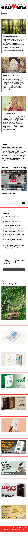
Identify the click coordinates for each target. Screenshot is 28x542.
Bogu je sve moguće (11, 75)
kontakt (10, 528)
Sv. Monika (8, 216)
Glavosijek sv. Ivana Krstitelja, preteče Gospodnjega (14, 246)
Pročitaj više (14, 160)
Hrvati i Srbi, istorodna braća (11, 148)
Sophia (4, 280)
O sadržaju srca (9, 114)
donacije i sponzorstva (17, 529)
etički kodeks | (18, 528)
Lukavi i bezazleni (10, 36)
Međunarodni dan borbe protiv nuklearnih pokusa (14, 240)
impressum (4, 528)
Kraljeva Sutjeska (10, 221)
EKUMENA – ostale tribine (8, 193)
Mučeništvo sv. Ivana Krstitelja (14, 234)
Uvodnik (4, 144)
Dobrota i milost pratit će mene (11, 284)
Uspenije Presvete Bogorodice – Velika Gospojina (15, 230)
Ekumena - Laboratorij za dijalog (13, 168)
